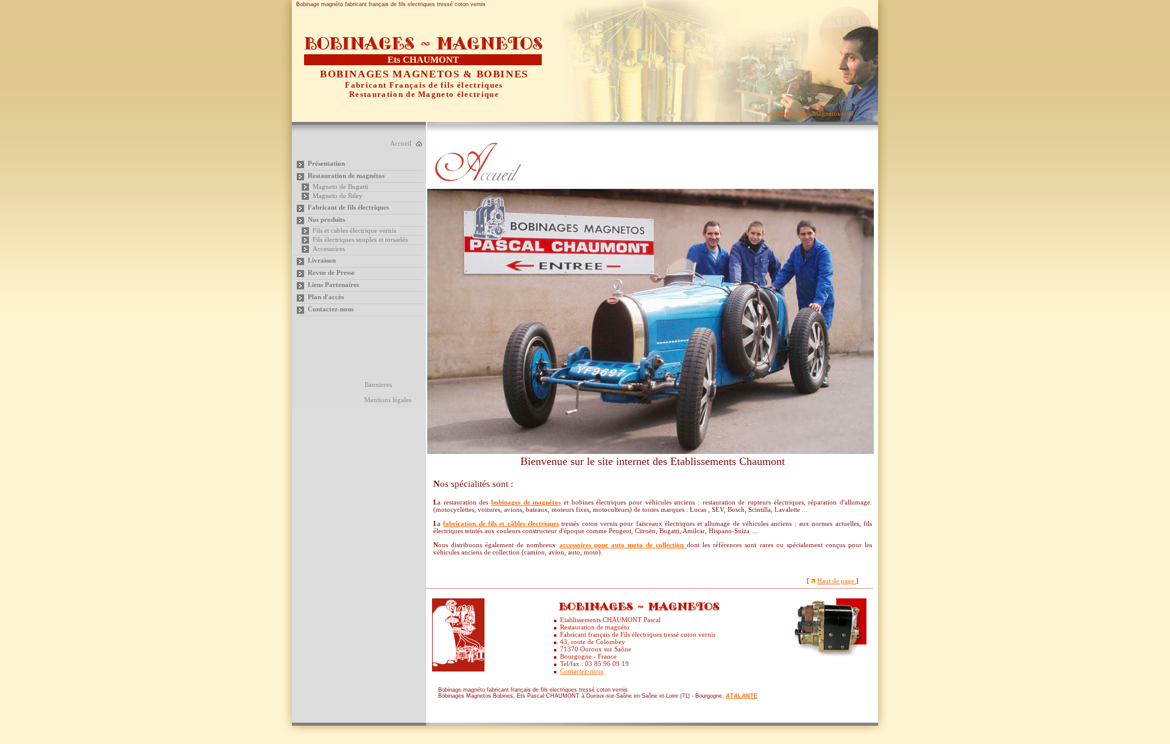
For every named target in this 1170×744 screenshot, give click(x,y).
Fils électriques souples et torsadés (360, 239)
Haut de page (836, 580)
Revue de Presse (331, 272)
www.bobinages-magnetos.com (810, 113)
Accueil (400, 143)
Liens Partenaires (333, 284)
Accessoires (329, 248)
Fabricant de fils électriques (348, 207)
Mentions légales (387, 399)
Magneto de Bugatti (340, 186)
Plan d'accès (326, 296)
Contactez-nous (330, 309)
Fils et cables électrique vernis (354, 230)
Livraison (322, 260)
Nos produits (326, 219)
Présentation (326, 163)
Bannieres (378, 384)
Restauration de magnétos (346, 175)
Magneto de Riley (338, 195)
